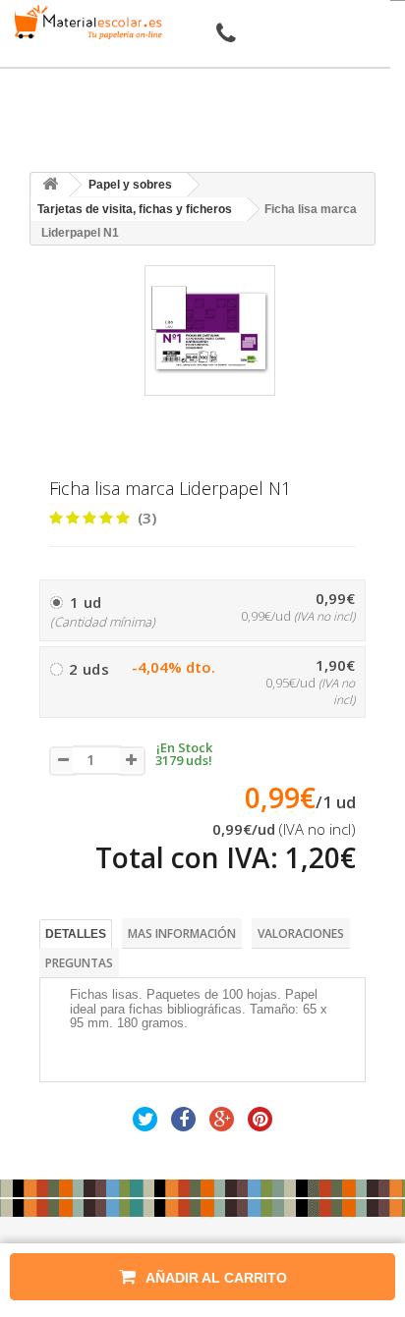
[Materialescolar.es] (84, 22)
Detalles (75, 934)
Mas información (182, 933)
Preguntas (79, 963)
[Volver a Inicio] (50, 185)
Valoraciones (301, 933)
